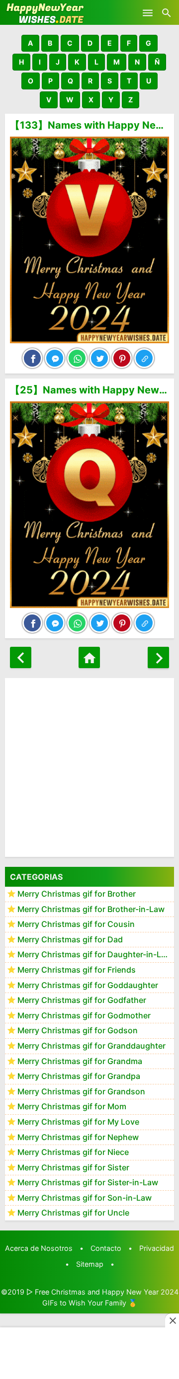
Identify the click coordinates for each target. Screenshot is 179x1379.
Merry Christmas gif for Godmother (84, 1015)
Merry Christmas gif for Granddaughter (91, 1046)
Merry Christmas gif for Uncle (73, 1213)
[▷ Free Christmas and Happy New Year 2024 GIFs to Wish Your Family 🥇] (45, 12)
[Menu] (147, 12)
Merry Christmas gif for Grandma (79, 1061)
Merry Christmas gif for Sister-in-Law (87, 1182)
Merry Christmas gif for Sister (73, 1167)
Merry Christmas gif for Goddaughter (87, 985)
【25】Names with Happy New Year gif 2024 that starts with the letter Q (89, 390)
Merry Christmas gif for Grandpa (78, 1076)
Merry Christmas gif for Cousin (76, 924)
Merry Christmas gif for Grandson (81, 1091)
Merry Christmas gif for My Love (78, 1122)
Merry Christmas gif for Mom (71, 1106)
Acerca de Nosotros (39, 1248)
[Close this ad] (172, 1320)
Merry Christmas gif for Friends (76, 970)
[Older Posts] (158, 657)
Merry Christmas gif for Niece (73, 1152)
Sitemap (89, 1264)
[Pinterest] (122, 358)
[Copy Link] (144, 358)
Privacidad (156, 1248)
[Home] (89, 657)
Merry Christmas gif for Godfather (81, 1000)
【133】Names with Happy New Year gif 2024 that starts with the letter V (89, 125)
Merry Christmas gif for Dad (70, 939)
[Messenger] (55, 358)
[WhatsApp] (77, 358)
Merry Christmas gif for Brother (76, 894)
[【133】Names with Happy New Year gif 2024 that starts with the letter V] (89, 240)
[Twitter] (99, 358)
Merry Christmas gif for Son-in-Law (84, 1198)
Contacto (105, 1248)
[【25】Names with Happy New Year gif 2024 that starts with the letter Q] (89, 504)
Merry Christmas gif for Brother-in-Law (91, 909)
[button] (30, 43)
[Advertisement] (89, 767)
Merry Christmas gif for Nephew (78, 1137)
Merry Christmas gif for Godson (77, 1030)
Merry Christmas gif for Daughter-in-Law (94, 954)
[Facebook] (32, 358)
